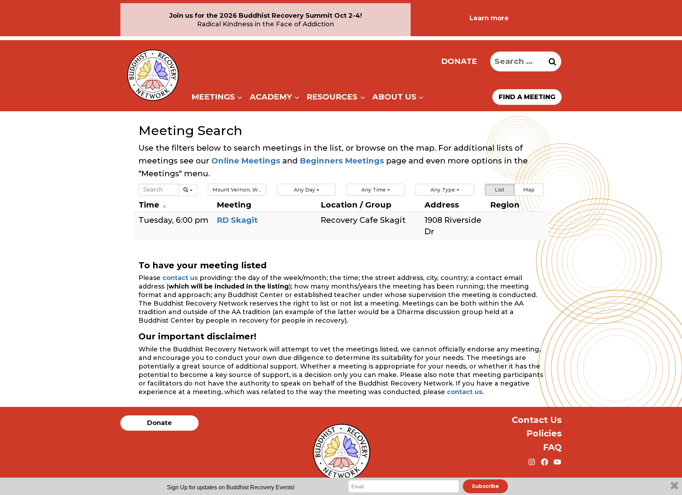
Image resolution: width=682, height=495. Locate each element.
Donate (459, 61)
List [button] (499, 190)
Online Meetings (245, 161)
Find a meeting (527, 97)
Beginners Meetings (341, 161)
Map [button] (529, 190)
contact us (180, 278)
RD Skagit (237, 220)
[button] (237, 190)
